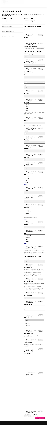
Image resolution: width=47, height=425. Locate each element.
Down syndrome (31, 252)
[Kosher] (34, 241)
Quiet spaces (31, 288)
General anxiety (31, 270)
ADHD (25, 250)
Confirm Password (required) (8, 36)
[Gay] (34, 106)
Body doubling (34, 283)
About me (26, 375)
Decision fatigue (37, 284)
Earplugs (32, 286)
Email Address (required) (7, 26)
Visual (26, 353)
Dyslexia (42, 250)
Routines (36, 288)
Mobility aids (40, 286)
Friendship (26, 344)
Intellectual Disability (40, 252)
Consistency (31, 284)
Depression (38, 250)
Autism (30, 250)
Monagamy (26, 335)
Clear (25, 114)
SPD (25, 253)
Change (40, 34)
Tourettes (28, 253)
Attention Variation (27, 283)
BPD (35, 250)
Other (40, 289)
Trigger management (28, 289)
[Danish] (34, 215)
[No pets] (34, 177)
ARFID (28, 250)
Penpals (40, 344)
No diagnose (32, 253)
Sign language (40, 288)
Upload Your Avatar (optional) (31, 414)
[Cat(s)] (34, 180)
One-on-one (26, 288)
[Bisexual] (34, 108)
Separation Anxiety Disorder (29, 272)
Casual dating (27, 345)
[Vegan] (34, 239)
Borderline (41, 269)
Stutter (36, 275)
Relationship (36, 344)
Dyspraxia (26, 252)
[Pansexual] (34, 110)
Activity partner (31, 344)
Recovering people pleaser (29, 275)
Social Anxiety (38, 272)
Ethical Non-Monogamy (33, 335)
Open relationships (28, 336)
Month (25, 79)
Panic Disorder (39, 274)
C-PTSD (28, 269)
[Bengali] (34, 210)
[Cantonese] (34, 212)
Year (25, 85)
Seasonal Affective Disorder (39, 270)
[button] (34, 3)
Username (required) (6, 21)
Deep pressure (27, 286)
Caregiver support (40, 283)
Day (25, 74)
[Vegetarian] (34, 237)
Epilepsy (26, 270)
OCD (35, 252)
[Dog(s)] (34, 179)
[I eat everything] (34, 236)
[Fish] (34, 182)
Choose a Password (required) (8, 31)
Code (30, 353)
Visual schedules (36, 289)
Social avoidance (27, 274)
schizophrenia (33, 274)
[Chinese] (34, 213)
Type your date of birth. (28, 73)
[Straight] (34, 105)
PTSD (25, 269)
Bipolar (33, 250)
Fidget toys (36, 286)
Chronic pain (26, 284)
